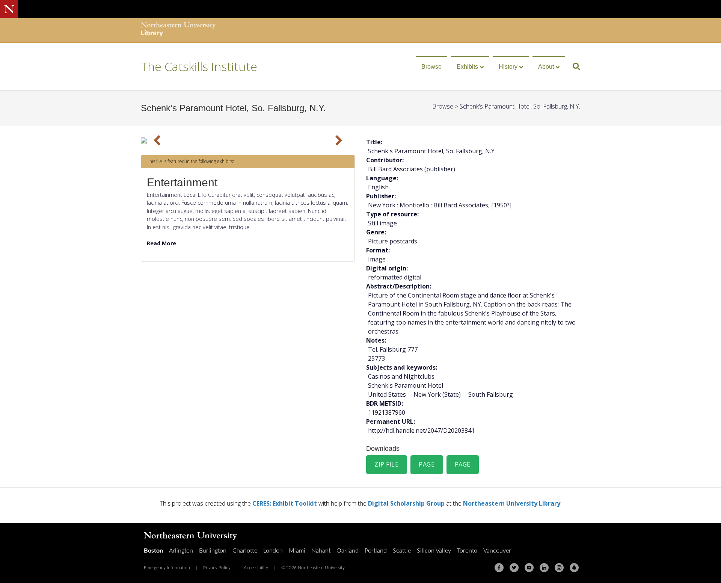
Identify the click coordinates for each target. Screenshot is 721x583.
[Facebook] (499, 567)
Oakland (347, 551)
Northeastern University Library (511, 503)
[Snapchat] (574, 567)
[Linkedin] (544, 567)
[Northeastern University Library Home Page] (178, 30)
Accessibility (256, 567)
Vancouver (497, 551)
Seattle (402, 551)
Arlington (181, 551)
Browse (431, 66)
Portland (376, 551)
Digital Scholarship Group (406, 503)
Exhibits (467, 66)
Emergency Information (167, 567)
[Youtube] (529, 567)
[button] (157, 140)
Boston (153, 551)
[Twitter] (514, 567)
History (508, 66)
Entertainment (182, 182)
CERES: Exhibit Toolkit (284, 503)
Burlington (212, 551)
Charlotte (244, 551)
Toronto (467, 551)
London (273, 551)
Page (426, 464)
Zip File (386, 464)
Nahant (320, 551)
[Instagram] (559, 567)
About (546, 66)
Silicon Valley (434, 551)
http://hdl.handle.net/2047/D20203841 (421, 430)
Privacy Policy (217, 567)
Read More (161, 243)
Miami (297, 551)
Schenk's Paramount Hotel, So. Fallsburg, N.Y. (520, 106)
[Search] (573, 66)
